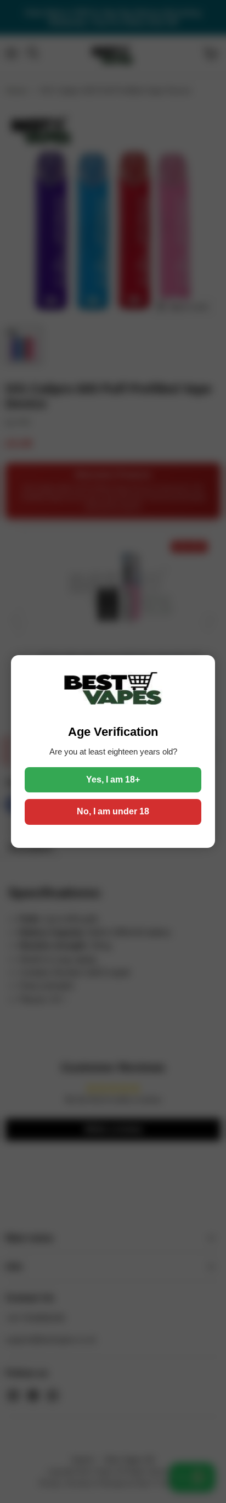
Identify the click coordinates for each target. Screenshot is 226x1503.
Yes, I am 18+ (113, 779)
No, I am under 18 (113, 811)
